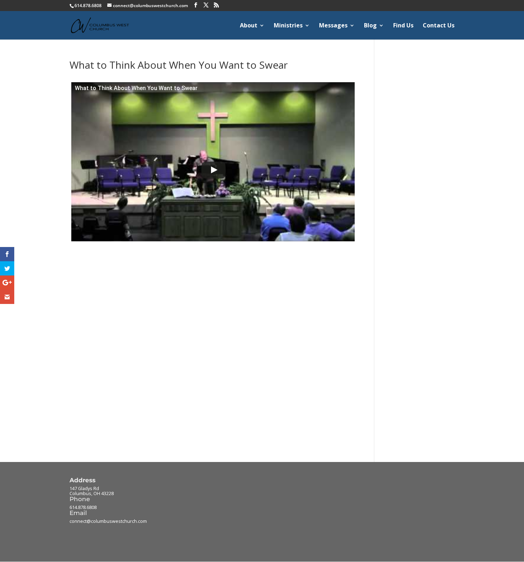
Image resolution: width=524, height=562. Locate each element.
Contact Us (438, 26)
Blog (370, 26)
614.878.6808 (83, 507)
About (248, 26)
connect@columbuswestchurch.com (108, 521)
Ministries (288, 26)
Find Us (403, 26)
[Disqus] (211, 332)
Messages (333, 26)
